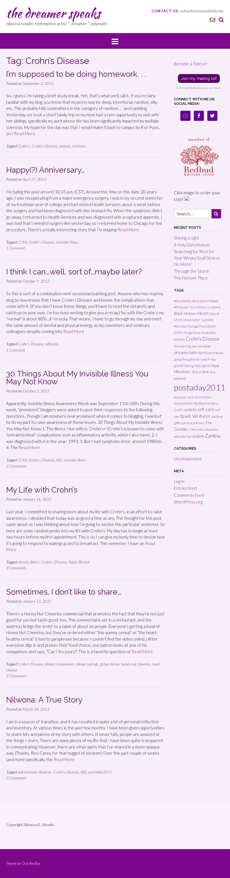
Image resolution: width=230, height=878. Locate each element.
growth (178, 366)
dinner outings (87, 664)
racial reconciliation (199, 397)
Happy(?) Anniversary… (45, 170)
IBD (59, 460)
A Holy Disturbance (191, 244)
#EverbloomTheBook (205, 301)
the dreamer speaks (53, 13)
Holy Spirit (202, 366)
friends (218, 353)
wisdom (197, 436)
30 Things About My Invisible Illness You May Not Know (77, 377)
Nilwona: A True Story (44, 699)
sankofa (190, 409)
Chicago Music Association (199, 332)
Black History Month (191, 313)
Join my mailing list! (199, 78)
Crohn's (24, 146)
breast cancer (191, 320)
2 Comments (16, 466)
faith (193, 352)
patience (180, 378)
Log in (179, 481)
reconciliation (183, 403)
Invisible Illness (67, 242)
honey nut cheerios (135, 664)
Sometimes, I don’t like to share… (63, 592)
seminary (79, 146)
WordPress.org (188, 501)
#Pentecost (181, 307)
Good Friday (208, 359)
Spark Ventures (195, 416)
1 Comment (15, 248)
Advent (215, 307)
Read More (24, 133)
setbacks (52, 343)
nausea (64, 146)
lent (206, 371)
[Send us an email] (212, 19)
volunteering (182, 436)
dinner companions (60, 664)
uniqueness (211, 429)
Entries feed (185, 488)
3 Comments (16, 567)
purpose (180, 397)
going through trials (187, 359)
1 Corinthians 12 (199, 307)
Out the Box (31, 863)
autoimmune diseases (35, 772)
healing (189, 366)
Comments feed (189, 495)
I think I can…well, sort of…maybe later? (74, 271)
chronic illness (29, 562)
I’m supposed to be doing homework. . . (76, 74)
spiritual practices (192, 423)
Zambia (212, 436)
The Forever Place (191, 277)
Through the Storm (191, 271)
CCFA (22, 242)
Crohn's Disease (44, 146)
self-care (205, 409)
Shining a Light (186, 237)
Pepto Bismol (78, 562)
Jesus (197, 371)
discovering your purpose (192, 346)
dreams (181, 352)
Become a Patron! (190, 63)
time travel (196, 429)
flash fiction (205, 353)
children (179, 339)
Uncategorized (187, 458)
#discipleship (182, 301)
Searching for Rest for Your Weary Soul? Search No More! (197, 258)
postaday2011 (100, 772)
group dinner (109, 664)
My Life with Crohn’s (41, 490)
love (213, 372)
